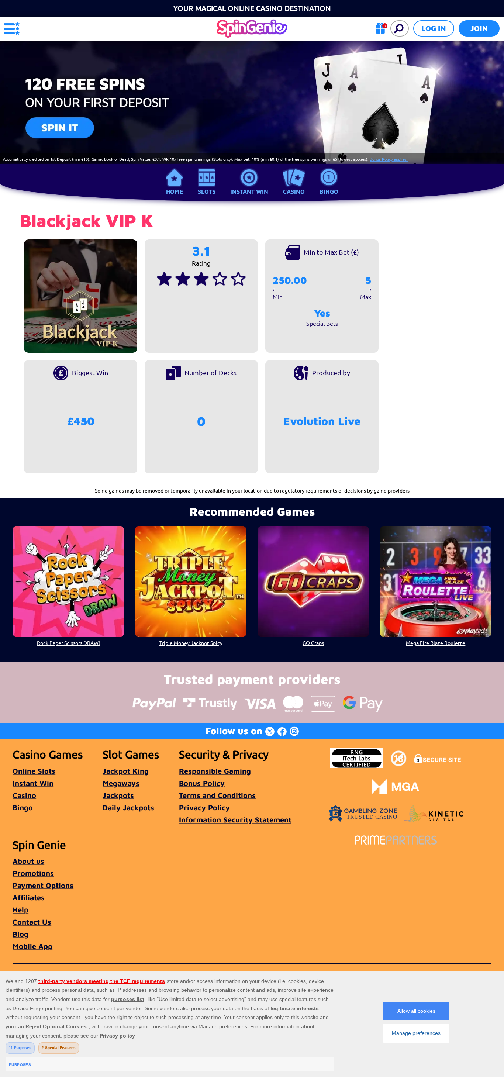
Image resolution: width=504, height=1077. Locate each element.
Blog (20, 934)
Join (479, 28)
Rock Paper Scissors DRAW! (68, 642)
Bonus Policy (202, 783)
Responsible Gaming (215, 771)
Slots (206, 191)
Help (20, 909)
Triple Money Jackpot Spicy (190, 642)
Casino (294, 191)
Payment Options (43, 885)
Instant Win (249, 191)
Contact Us (32, 922)
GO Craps (313, 642)
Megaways (121, 783)
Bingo (329, 191)
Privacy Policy (204, 807)
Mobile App (32, 946)
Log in (433, 28)
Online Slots (34, 771)
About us (28, 861)
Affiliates (29, 897)
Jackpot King (126, 771)
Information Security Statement (235, 819)
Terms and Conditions (217, 795)
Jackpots (118, 795)
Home (174, 191)
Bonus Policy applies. (389, 159)
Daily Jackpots (128, 807)
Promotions (33, 873)
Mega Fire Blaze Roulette (435, 642)
